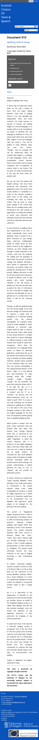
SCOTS (36, 1)
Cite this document (16, 74)
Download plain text (16, 71)
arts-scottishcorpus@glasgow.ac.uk (13, 702)
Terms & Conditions (21, 696)
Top (4, 693)
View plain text (14, 68)
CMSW (31, 1)
